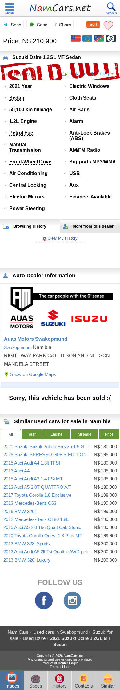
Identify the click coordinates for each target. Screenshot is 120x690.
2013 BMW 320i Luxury (26, 560)
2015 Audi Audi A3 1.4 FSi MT (33, 478)
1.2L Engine (23, 121)
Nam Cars (18, 632)
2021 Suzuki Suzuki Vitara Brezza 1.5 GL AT (48, 446)
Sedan (16, 97)
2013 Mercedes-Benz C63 (29, 503)
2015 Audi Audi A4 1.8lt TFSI (31, 463)
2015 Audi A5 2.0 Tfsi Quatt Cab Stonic (42, 527)
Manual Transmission (25, 147)
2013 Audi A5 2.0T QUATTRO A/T (37, 487)
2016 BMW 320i (19, 511)
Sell (93, 24)
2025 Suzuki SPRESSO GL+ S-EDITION (45, 454)
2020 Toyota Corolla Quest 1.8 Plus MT (42, 535)
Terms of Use (60, 666)
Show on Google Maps (33, 374)
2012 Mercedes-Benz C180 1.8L (36, 519)
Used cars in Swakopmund (60, 632)
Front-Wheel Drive (30, 161)
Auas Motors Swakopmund (35, 339)
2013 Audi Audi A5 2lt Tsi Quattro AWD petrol (47, 551)
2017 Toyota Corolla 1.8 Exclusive (37, 495)
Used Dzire (34, 638)
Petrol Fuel (21, 132)
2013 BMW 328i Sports (26, 543)
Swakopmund (17, 347)
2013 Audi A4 (16, 470)
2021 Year (20, 86)
